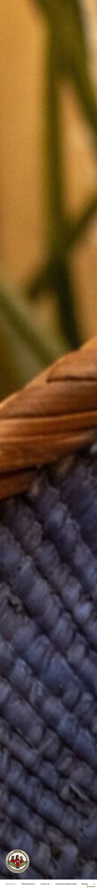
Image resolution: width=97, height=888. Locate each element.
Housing (84, 884)
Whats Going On (28, 884)
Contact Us (45, 884)
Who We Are (11, 884)
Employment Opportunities (66, 884)
